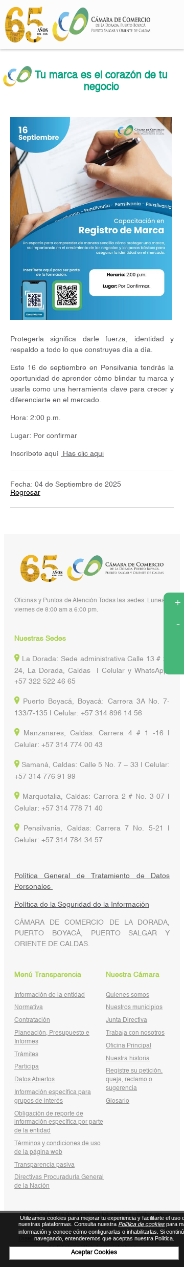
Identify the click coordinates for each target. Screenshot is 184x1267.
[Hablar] (174, 664)
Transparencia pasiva (44, 1165)
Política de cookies (141, 1225)
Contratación (32, 1020)
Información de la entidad (49, 995)
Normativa (28, 1007)
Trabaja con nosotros (135, 1033)
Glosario (117, 1101)
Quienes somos (127, 995)
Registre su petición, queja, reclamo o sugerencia (134, 1079)
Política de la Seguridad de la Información (81, 904)
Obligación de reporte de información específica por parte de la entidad (58, 1122)
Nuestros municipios (134, 1007)
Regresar (25, 492)
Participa (26, 1067)
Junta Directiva (126, 1020)
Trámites (26, 1055)
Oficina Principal (128, 1046)
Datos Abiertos (34, 1080)
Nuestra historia (128, 1059)
